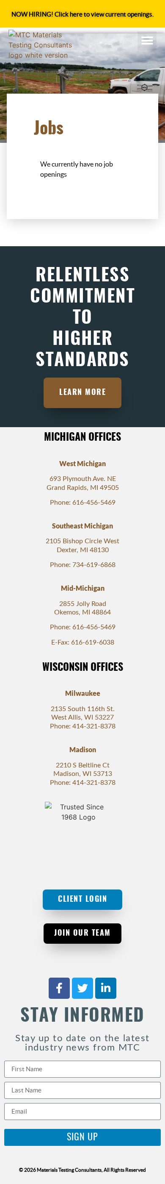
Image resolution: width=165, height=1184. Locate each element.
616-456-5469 (94, 502)
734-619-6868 (94, 564)
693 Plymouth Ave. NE (83, 478)
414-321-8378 (94, 726)
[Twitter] (82, 988)
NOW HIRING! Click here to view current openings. (82, 14)
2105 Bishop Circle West (82, 541)
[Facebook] (59, 988)
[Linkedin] (105, 988)
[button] (147, 40)
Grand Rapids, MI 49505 (83, 487)
